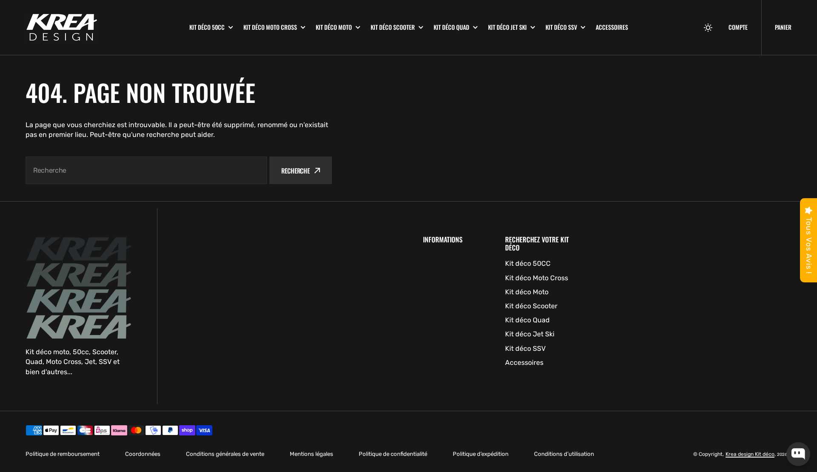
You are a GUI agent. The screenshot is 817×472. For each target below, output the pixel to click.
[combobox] (146, 170)
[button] (708, 27)
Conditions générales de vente (225, 454)
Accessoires (612, 27)
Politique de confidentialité (393, 454)
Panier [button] (783, 27)
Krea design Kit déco (750, 454)
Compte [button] (738, 27)
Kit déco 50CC (207, 27)
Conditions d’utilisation (564, 454)
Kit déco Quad (451, 27)
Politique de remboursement (63, 454)
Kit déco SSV (561, 27)
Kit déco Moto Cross (270, 27)
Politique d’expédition (480, 454)
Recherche (295, 170)
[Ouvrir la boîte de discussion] (798, 454)
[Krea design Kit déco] (101, 28)
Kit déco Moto (334, 27)
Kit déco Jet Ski (507, 27)
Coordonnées (142, 454)
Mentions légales (311, 454)
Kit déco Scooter (393, 27)
